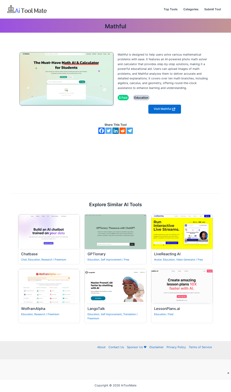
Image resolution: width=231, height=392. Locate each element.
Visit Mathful (163, 109)
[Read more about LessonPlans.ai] (182, 286)
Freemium (60, 259)
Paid (170, 314)
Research (46, 259)
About (101, 347)
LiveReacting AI (167, 254)
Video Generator (185, 259)
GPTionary (97, 254)
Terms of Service (200, 347)
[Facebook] (101, 131)
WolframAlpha (33, 308)
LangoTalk (96, 308)
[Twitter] (108, 131)
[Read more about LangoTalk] (115, 286)
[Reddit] (122, 131)
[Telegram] (130, 131)
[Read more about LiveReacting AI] (182, 231)
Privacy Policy (176, 347)
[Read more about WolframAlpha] (49, 286)
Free (126, 259)
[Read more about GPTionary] (115, 231)
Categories (191, 9)
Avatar (158, 259)
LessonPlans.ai (167, 308)
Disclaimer (156, 347)
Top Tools (171, 9)
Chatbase (29, 254)
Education (34, 259)
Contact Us (116, 347)
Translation (129, 314)
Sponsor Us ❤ (137, 347)
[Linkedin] (115, 131)
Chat (24, 259)
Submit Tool (212, 9)
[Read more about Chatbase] (49, 231)
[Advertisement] (115, 161)
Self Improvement (111, 259)
